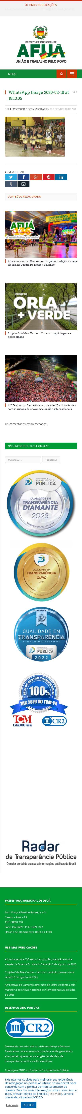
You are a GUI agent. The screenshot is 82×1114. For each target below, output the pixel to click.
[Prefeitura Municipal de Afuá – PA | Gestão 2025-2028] (41, 43)
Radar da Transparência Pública (49, 1070)
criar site (29, 1046)
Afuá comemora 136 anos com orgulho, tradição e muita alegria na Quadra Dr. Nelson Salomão (42, 262)
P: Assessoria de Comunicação (28, 108)
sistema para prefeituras (54, 1046)
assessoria (32, 1051)
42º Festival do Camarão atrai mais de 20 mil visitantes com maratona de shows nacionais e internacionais (42, 407)
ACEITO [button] (29, 1105)
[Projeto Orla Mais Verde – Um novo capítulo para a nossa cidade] (41, 306)
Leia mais (55, 1093)
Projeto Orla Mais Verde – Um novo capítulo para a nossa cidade (42, 9)
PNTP (22, 1070)
